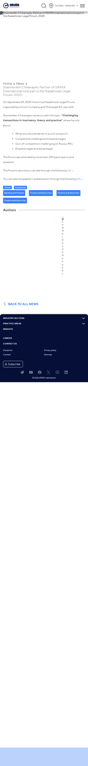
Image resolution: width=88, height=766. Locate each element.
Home (7, 83)
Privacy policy (50, 350)
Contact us (10, 344)
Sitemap (48, 354)
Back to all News (23, 304)
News (20, 83)
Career (7, 338)
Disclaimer (7, 350)
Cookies (7, 354)
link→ (70, 170)
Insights (8, 329)
